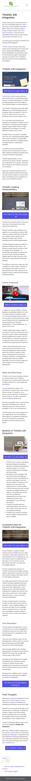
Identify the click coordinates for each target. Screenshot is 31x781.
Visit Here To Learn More (14, 91)
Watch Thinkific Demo (14, 305)
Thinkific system (10, 732)
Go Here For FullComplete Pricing (16, 684)
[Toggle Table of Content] (6, 760)
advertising (5, 384)
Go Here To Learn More (14, 457)
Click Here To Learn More (14, 545)
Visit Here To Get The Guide (15, 214)
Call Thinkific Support (11, 771)
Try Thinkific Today (14, 748)
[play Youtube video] (15, 293)
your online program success (16, 700)
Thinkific (5, 47)
